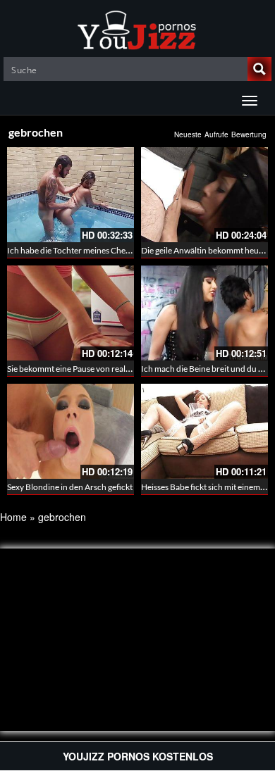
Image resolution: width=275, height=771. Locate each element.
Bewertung (249, 134)
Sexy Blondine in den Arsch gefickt (70, 487)
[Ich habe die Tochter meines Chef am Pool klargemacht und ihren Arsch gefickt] (70, 194)
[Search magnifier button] (259, 69)
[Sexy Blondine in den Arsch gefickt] (70, 431)
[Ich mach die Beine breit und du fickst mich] (204, 313)
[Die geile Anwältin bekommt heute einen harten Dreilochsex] (204, 194)
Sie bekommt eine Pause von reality (71, 368)
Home (13, 517)
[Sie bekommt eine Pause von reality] (70, 313)
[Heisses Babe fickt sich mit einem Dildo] (204, 431)
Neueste (188, 134)
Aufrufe (216, 134)
